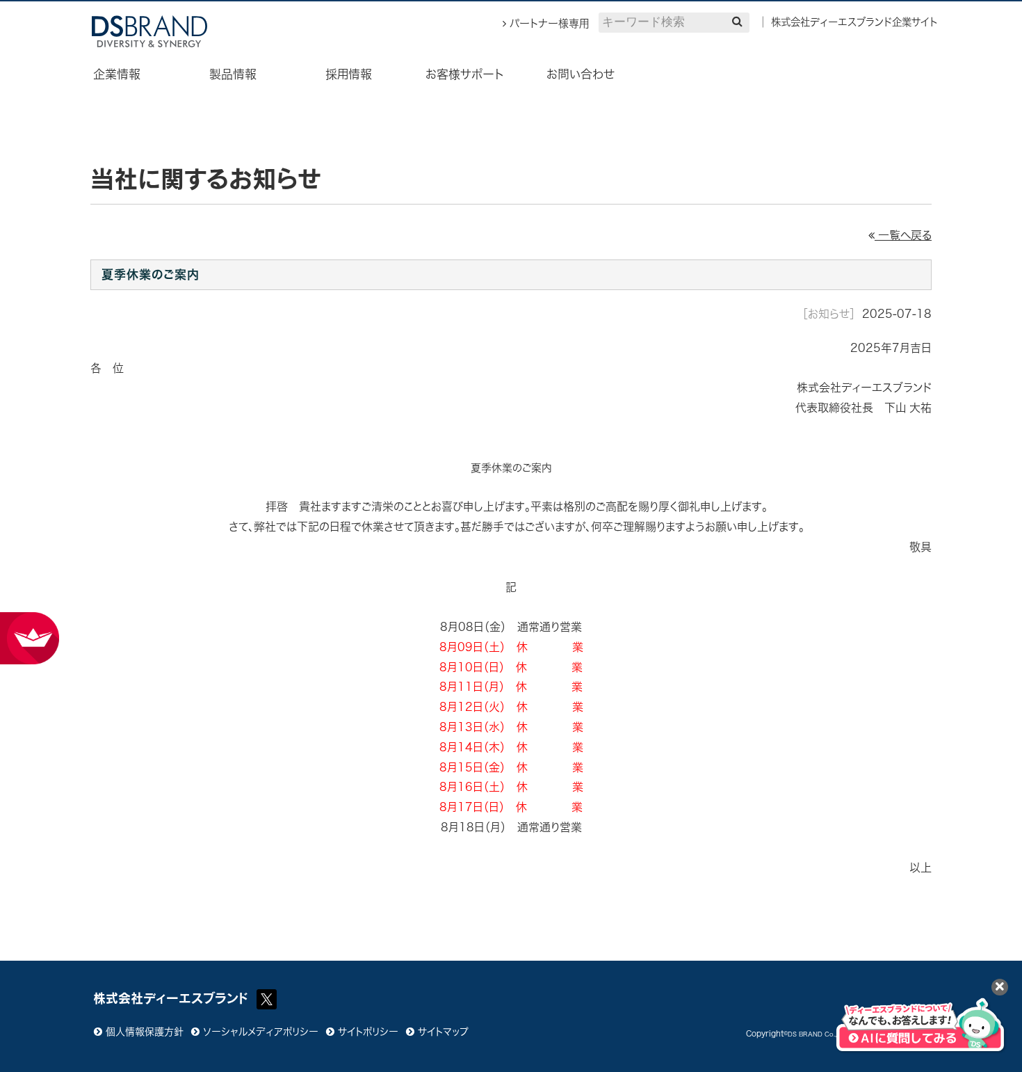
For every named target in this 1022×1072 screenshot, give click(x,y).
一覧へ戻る (903, 235)
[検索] (737, 21)
